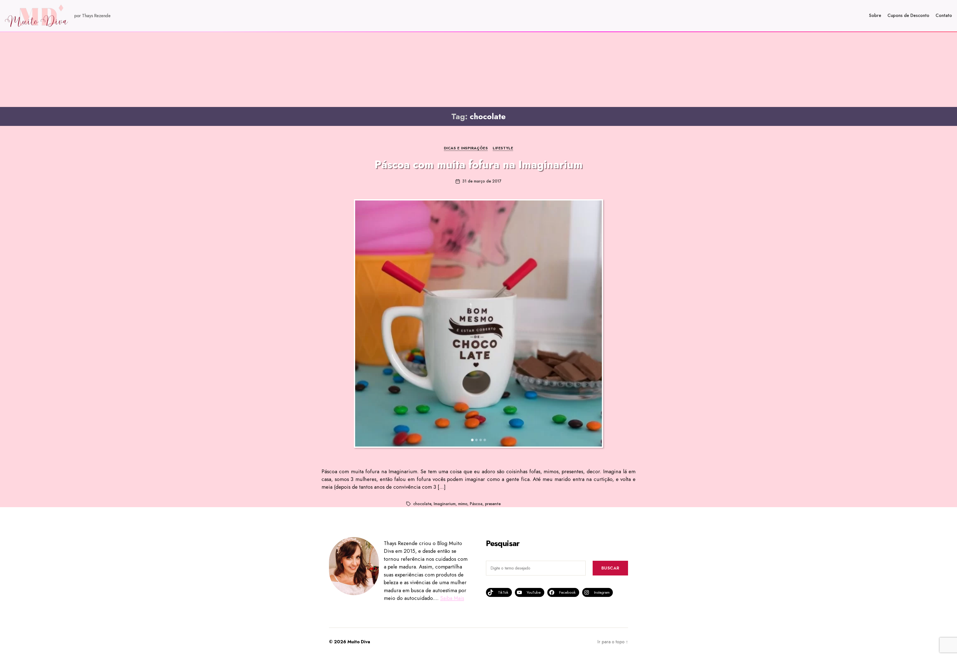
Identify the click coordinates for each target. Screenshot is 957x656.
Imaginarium (445, 504)
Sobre (875, 15)
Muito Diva (358, 642)
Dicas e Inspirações (466, 148)
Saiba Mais (452, 598)
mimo (462, 504)
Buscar (610, 568)
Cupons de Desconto (908, 15)
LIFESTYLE (503, 148)
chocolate (422, 504)
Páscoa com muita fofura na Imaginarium (479, 165)
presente (493, 504)
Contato (944, 15)
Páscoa (476, 504)
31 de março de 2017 (481, 181)
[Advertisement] (478, 69)
